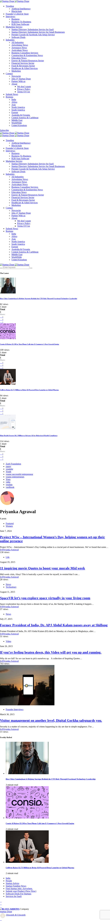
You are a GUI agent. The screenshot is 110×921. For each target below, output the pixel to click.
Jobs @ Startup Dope (21, 79)
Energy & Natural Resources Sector (27, 60)
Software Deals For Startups (18, 893)
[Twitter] (1, 904)
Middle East (16, 120)
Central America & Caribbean (24, 117)
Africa (14, 102)
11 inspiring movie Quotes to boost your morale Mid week (42, 568)
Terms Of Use (23, 91)
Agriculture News (19, 50)
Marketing (16, 71)
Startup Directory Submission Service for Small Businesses (38, 32)
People (9, 881)
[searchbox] (16, 267)
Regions (9, 97)
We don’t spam (24, 86)
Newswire (16, 76)
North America (18, 107)
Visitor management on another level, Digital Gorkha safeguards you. (51, 720)
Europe (14, 112)
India (13, 99)
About (14, 84)
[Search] (1, 268)
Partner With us (18, 81)
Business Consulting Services (24, 53)
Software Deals (18, 37)
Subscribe (4, 130)
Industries (10, 40)
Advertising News (19, 45)
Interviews (10, 16)
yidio (8, 482)
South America (18, 110)
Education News (18, 58)
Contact (9, 73)
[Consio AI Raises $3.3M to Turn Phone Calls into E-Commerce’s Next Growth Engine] (27, 818)
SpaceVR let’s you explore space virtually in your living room (45, 598)
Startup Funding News (16, 886)
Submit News (12, 94)
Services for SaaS (14, 896)
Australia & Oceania (20, 115)
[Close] (31, 268)
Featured (10, 523)
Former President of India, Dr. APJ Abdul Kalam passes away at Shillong (54, 625)
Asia (13, 104)
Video (8, 641)
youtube (9, 469)
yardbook (10, 487)
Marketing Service (14, 27)
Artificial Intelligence (21, 8)
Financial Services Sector (22, 63)
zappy (8, 466)
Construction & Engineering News (27, 55)
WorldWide (16, 123)
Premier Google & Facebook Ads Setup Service (33, 34)
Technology (11, 587)
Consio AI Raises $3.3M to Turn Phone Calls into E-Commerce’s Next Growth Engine (29, 344)
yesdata (9, 484)
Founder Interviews (14, 709)
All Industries (17, 42)
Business (15, 19)
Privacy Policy (23, 89)
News (8, 584)
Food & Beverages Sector (23, 66)
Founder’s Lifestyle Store (17, 14)
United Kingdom (19, 125)
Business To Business (21, 21)
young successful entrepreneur (19, 474)
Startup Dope (6, 911)
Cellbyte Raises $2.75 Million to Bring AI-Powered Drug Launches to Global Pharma (29, 390)
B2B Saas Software (20, 24)
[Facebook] (1, 901)
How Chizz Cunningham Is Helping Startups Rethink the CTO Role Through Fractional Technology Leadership (38, 298)
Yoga (8, 479)
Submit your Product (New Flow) (21, 891)
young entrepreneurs (15, 477)
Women (9, 526)
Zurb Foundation (13, 464)
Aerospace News (19, 47)
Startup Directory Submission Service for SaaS (32, 29)
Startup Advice (12, 883)
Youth (8, 471)
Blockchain (16, 11)
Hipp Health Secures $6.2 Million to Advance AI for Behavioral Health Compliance (28, 435)
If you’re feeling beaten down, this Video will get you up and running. (50, 652)
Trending (10, 6)
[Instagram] (1, 906)
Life (7, 557)
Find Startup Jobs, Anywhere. (19, 888)
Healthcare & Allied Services (24, 68)
